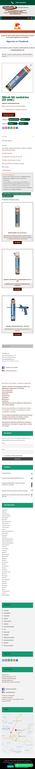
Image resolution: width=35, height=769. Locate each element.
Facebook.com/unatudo (12, 367)
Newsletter (6, 634)
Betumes (4, 519)
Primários (4, 570)
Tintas (4, 593)
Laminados (5, 548)
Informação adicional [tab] (7, 140)
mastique (10, 123)
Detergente (5, 533)
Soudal (23, 119)
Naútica (4, 560)
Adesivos (4, 510)
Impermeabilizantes (7, 539)
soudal (4, 587)
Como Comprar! (7, 621)
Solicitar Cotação (9, 115)
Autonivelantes (6, 516)
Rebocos (4, 573)
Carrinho (6, 618)
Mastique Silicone (14, 119)
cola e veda (5, 527)
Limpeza (4, 550)
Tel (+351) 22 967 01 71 (8, 359)
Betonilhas (5, 517)
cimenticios (5, 523)
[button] (28, 18)
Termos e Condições (8, 645)
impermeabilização (7, 541)
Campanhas (6, 615)
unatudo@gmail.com (17, 50)
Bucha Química (6, 521)
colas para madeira (7, 531)
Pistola (4, 568)
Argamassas (5, 514)
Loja (5, 629)
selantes (4, 583)
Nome (3, 443)
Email (3, 449)
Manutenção (5, 554)
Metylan (4, 558)
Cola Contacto (6, 525)
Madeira (4, 552)
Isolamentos (5, 544)
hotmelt (4, 537)
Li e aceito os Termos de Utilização (13, 455)
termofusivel (5, 591)
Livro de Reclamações (9, 626)
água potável (6, 595)
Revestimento (6, 579)
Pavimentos (5, 566)
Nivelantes (5, 562)
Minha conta (6, 632)
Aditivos (4, 512)
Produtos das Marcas (9, 640)
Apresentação (7, 613)
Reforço (4, 577)
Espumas (4, 535)
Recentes (6, 642)
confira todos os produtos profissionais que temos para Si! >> (16, 195)
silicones (21, 123)
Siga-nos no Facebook (17, 41)
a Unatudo (6, 610)
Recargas (4, 575)
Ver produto (17, 242)
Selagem (4, 581)
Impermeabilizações (7, 543)
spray (3, 589)
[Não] (33, 763)
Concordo (10, 766)
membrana (5, 556)
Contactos (6, 623)
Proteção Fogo (6, 571)
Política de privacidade (9, 637)
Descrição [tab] (4, 136)
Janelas (4, 546)
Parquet (4, 564)
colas (3, 529)
